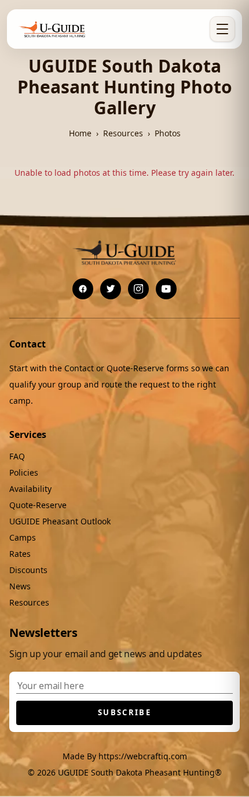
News (20, 586)
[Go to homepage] (53, 29)
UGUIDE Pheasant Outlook (60, 521)
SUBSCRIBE (124, 712)
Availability (30, 488)
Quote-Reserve (38, 504)
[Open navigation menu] (222, 29)
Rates (20, 553)
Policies (23, 472)
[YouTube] (166, 288)
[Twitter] (110, 288)
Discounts (28, 569)
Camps (22, 537)
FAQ (17, 456)
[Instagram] (138, 288)
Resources (123, 133)
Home (80, 133)
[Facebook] (82, 288)
